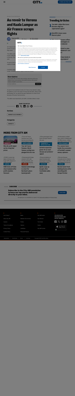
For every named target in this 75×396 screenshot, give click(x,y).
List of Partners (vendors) (23, 63)
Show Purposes (32, 67)
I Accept (43, 67)
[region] (38, 55)
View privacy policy (25, 55)
